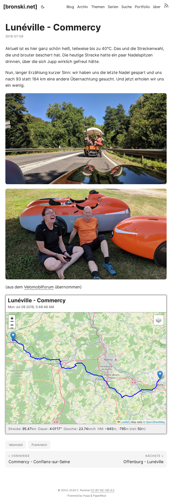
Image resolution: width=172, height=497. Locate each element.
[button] (160, 375)
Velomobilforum (39, 287)
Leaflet (124, 422)
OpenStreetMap (155, 422)
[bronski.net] (20, 6)
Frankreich (39, 445)
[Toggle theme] (42, 6)
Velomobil (16, 445)
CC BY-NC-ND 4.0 (102, 490)
